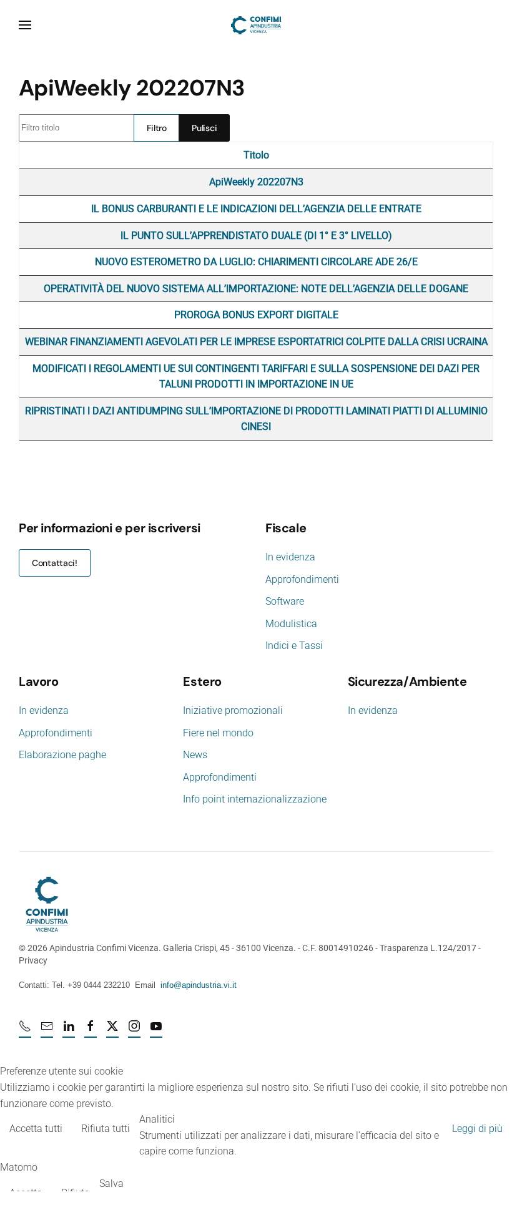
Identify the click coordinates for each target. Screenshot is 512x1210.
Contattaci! (54, 562)
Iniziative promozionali (233, 710)
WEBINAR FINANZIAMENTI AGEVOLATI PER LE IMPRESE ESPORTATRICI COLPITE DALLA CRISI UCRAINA (256, 342)
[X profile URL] (112, 1031)
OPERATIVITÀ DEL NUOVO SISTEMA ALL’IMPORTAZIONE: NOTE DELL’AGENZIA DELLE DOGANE (256, 289)
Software (284, 601)
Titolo (256, 155)
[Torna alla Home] (256, 25)
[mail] (47, 1031)
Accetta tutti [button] (35, 1128)
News (195, 755)
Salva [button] (111, 1183)
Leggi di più (477, 1128)
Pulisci (204, 128)
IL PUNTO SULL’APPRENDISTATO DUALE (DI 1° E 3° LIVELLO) (256, 236)
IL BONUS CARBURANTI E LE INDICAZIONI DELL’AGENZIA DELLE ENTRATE (256, 209)
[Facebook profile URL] (90, 1031)
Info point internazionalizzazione (255, 799)
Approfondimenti (302, 579)
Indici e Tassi (294, 645)
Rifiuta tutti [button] (105, 1128)
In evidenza (290, 557)
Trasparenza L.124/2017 (428, 948)
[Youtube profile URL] (156, 1031)
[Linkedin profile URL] (68, 1031)
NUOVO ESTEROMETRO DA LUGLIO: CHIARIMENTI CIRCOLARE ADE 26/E (256, 262)
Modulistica (291, 624)
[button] (25, 25)
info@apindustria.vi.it (198, 985)
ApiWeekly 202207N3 (256, 182)
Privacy (33, 960)
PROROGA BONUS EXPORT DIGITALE (256, 315)
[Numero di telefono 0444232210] (25, 1031)
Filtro (157, 128)
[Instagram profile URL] (134, 1031)
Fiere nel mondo (218, 733)
